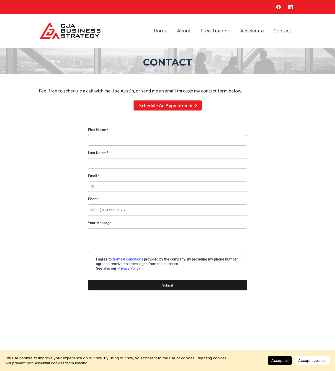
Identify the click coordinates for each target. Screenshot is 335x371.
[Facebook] (278, 7)
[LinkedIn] (290, 7)
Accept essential (312, 360)
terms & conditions (128, 259)
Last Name (98, 153)
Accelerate (252, 31)
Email (94, 176)
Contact (282, 31)
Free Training (216, 31)
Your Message (99, 223)
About (184, 31)
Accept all (280, 360)
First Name (98, 130)
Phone (93, 199)
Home (161, 31)
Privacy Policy (128, 268)
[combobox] (93, 210)
